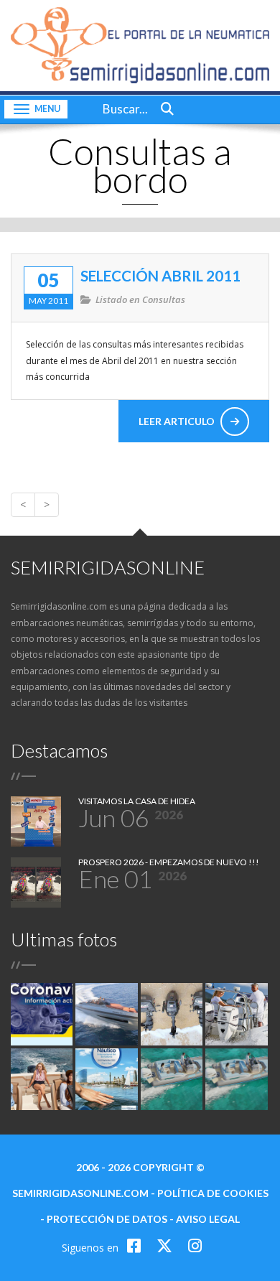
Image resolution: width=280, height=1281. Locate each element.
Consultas (163, 299)
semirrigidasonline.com (80, 1193)
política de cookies (213, 1193)
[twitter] (166, 1245)
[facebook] (136, 1245)
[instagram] (194, 1245)
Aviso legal (208, 1219)
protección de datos (107, 1219)
